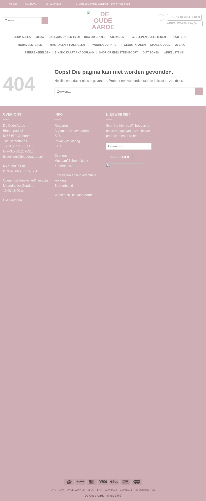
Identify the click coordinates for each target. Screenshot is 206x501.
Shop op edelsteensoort (118, 52)
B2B (58, 136)
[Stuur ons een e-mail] (193, 3)
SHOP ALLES (22, 37)
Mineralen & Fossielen (67, 44)
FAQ (58, 146)
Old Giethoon (12, 200)
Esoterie (180, 37)
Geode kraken (135, 44)
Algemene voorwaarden (72, 131)
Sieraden (117, 37)
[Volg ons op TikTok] (185, 3)
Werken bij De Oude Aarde (74, 195)
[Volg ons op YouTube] (201, 3)
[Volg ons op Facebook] (178, 3)
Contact (111, 489)
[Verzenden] (45, 20)
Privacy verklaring (67, 141)
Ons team (57, 489)
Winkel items (174, 52)
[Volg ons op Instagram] (181, 3)
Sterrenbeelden (37, 52)
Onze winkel (76, 489)
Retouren (61, 125)
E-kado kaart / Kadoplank (74, 52)
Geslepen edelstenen (149, 37)
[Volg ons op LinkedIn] (197, 3)
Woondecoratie (104, 44)
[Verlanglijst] (161, 17)
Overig (180, 44)
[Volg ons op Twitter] (189, 3)
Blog (91, 489)
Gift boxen (151, 52)
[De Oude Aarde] (103, 20)
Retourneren (145, 489)
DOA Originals (95, 37)
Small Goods (160, 44)
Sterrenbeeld (64, 185)
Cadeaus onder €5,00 (64, 37)
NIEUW (39, 37)
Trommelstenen (30, 44)
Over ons (61, 155)
